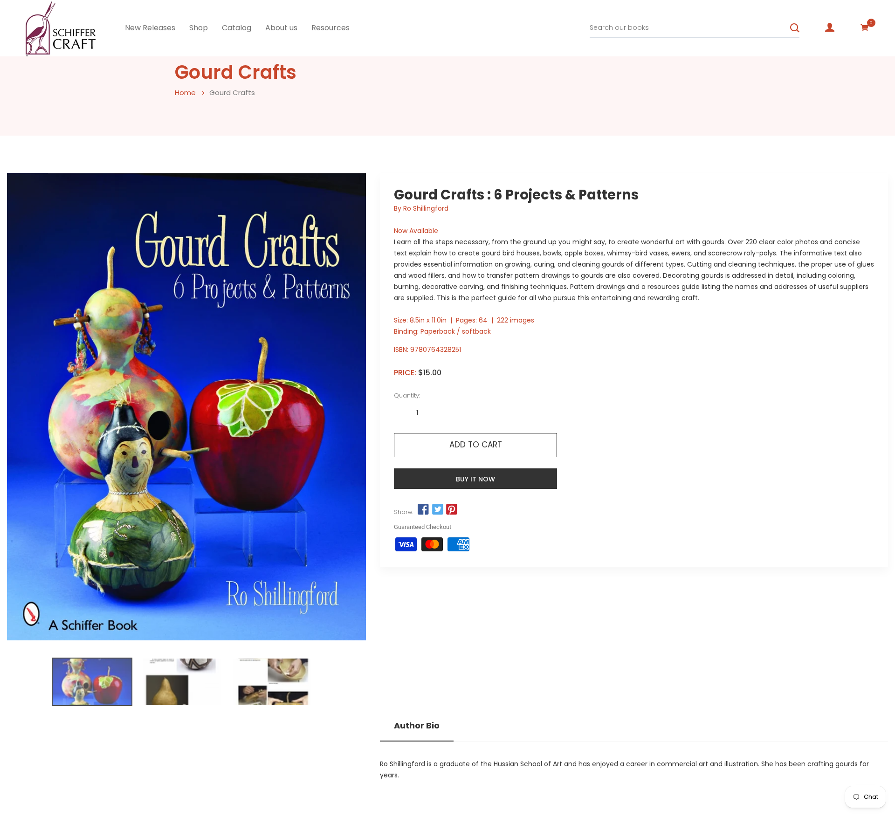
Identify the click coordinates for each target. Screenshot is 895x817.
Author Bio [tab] (417, 725)
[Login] (829, 27)
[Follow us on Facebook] (423, 509)
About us (281, 27)
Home (185, 92)
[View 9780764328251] (92, 682)
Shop (198, 27)
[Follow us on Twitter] (437, 509)
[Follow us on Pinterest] (452, 509)
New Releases (150, 27)
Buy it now (475, 479)
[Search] (794, 28)
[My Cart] (864, 27)
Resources (330, 27)
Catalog (236, 27)
